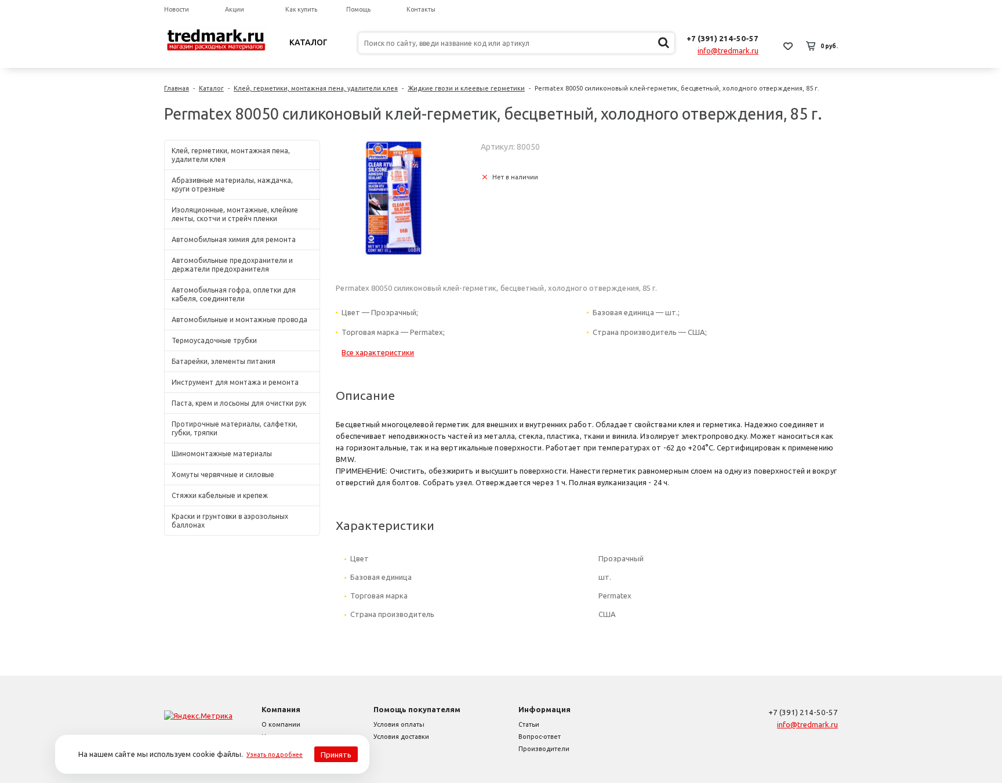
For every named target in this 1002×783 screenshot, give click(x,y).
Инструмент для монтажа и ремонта (235, 382)
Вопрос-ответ (539, 736)
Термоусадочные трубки (214, 340)
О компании (281, 724)
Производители (543, 748)
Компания (281, 709)
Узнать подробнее (274, 754)
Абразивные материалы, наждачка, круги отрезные (232, 184)
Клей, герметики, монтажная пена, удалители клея (316, 88)
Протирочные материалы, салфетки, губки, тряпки (234, 428)
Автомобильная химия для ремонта (234, 239)
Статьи (528, 724)
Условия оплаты (398, 724)
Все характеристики (378, 352)
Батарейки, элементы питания (223, 361)
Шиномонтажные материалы (222, 453)
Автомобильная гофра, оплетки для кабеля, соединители (234, 294)
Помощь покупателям (416, 709)
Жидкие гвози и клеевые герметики (466, 88)
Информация (544, 709)
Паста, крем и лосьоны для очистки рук (239, 403)
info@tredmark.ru (728, 50)
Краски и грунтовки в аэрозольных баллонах (230, 521)
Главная (176, 88)
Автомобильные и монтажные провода (239, 319)
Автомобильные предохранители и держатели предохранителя (232, 265)
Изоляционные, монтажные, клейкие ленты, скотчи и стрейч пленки (235, 214)
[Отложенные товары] (788, 45)
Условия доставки (401, 736)
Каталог (308, 42)
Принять (336, 754)
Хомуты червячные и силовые (223, 474)
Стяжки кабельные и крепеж (220, 495)
